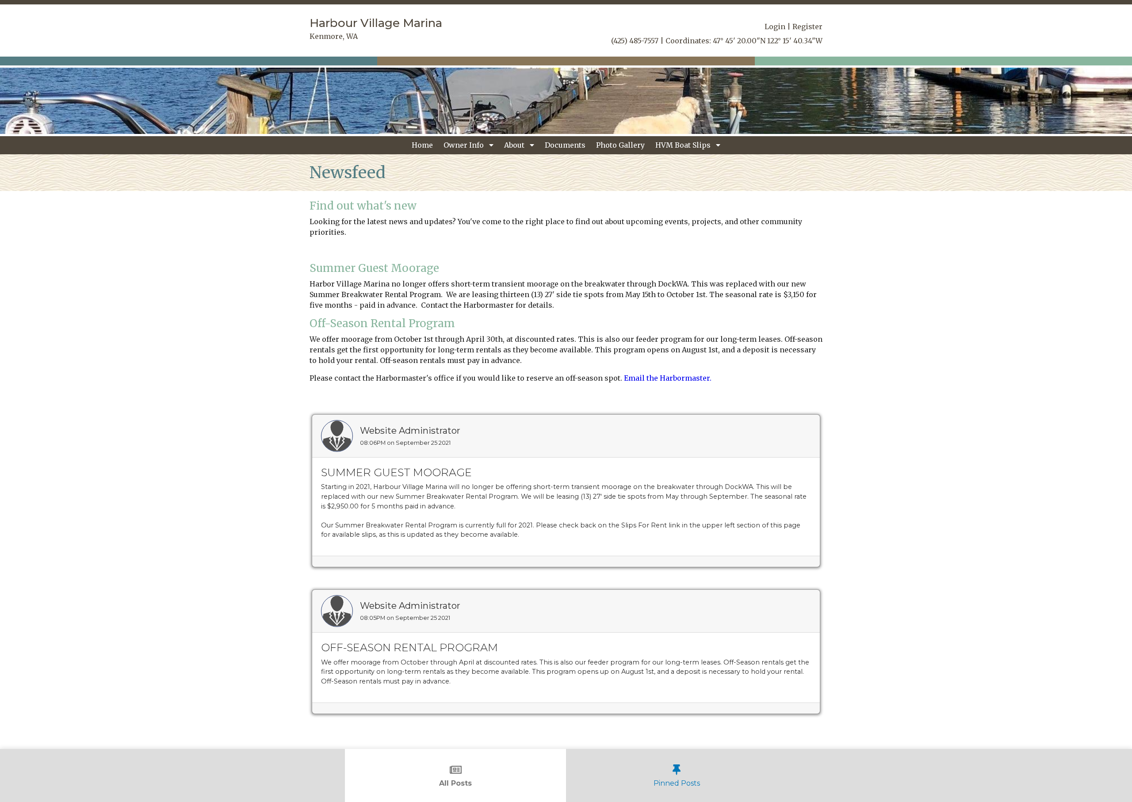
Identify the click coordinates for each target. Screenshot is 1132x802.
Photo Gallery (620, 145)
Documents (565, 145)
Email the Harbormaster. (667, 378)
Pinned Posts (677, 783)
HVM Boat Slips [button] (683, 145)
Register (807, 26)
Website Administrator (410, 430)
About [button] (515, 145)
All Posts (455, 783)
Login (775, 26)
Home (422, 145)
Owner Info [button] (465, 145)
